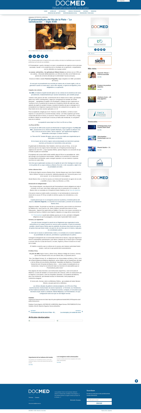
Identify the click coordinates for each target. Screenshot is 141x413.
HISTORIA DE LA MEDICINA (50, 304)
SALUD (36, 306)
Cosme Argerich (38, 304)
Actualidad (62, 11)
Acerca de (53, 11)
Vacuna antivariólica (54, 306)
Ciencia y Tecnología (74, 11)
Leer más (31, 364)
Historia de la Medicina (41, 17)
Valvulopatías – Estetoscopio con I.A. (104, 137)
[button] (30, 56)
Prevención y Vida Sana (87, 13)
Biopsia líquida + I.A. (104, 147)
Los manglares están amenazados (67, 356)
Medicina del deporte (54, 13)
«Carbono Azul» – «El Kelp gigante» (104, 97)
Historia (85, 11)
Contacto (37, 397)
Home (45, 11)
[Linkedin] (101, 49)
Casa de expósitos (74, 190)
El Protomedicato (37, 215)
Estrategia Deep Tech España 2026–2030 (104, 126)
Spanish (122, 0)
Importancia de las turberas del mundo (41, 357)
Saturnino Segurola (44, 306)
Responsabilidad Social (70, 13)
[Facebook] (98, 49)
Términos (31, 397)
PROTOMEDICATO (72, 304)
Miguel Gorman (63, 304)
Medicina (93, 11)
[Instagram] (95, 49)
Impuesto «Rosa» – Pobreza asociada (103, 73)
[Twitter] (104, 49)
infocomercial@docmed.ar (35, 403)
